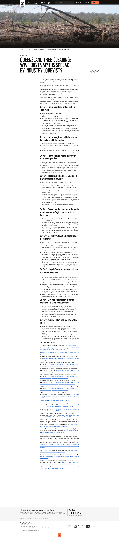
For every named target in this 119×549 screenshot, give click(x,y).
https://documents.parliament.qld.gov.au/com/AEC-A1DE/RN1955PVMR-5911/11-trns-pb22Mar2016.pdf (59, 405)
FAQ (21, 509)
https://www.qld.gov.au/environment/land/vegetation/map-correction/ (59, 451)
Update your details (32, 509)
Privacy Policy (50, 509)
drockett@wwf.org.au (71, 345)
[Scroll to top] (59, 535)
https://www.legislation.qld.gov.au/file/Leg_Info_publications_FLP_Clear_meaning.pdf (59, 431)
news (28, 49)
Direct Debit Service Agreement (33, 530)
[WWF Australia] (22, 4)
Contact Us (42, 509)
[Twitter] (97, 71)
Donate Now (95, 2)
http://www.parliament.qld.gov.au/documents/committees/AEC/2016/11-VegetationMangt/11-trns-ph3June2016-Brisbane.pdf (59, 365)
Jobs (24, 509)
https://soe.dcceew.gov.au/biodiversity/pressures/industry (55, 400)
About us (49, 3)
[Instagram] (24, 523)
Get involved (36, 3)
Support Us (29, 3)
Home (21, 49)
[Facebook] (91, 71)
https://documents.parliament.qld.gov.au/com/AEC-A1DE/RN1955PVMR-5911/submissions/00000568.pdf (59, 467)
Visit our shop (79, 2)
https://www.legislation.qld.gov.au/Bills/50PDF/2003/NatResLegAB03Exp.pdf (59, 425)
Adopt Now (87, 2)
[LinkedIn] (94, 71)
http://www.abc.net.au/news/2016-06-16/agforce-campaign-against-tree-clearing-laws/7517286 (59, 409)
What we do (43, 3)
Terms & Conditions (23, 530)
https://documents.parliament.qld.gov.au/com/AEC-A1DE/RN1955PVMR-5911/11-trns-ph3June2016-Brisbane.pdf (59, 416)
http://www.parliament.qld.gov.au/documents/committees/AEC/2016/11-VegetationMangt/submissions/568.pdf (59, 396)
